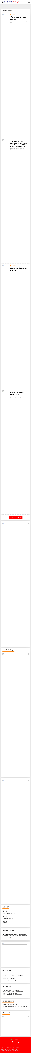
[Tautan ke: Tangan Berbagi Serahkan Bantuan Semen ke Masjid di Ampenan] (5, 326)
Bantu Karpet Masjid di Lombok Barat (17, 393)
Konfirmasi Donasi (6, 1050)
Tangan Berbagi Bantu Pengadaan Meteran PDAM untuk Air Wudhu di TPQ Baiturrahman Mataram (18, 144)
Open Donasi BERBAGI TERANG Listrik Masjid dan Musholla (18, 17)
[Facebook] (12, 1042)
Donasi (17, 1047)
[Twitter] (15, 1042)
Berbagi (12, 148)
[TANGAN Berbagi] (11, 2)
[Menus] (2, 2)
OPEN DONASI (16, 1050)
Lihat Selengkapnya (15, 517)
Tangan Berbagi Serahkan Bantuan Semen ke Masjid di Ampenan (19, 268)
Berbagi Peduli (17, 148)
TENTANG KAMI (5, 1049)
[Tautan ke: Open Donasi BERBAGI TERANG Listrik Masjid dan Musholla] (5, 75)
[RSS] (18, 1042)
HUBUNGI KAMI (14, 1049)
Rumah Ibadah (13, 14)
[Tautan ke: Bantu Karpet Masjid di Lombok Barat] (5, 451)
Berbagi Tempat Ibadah (15, 21)
